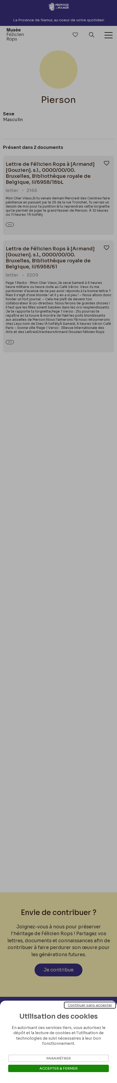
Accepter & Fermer (58, 1068)
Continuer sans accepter (90, 1005)
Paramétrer (58, 1058)
